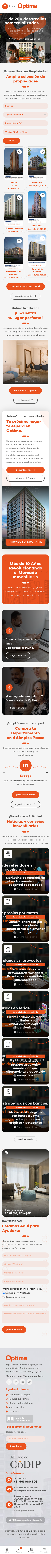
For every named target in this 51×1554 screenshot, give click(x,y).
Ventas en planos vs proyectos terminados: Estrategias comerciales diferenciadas (25, 974)
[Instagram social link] (16, 1382)
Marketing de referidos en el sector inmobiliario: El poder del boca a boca (25, 881)
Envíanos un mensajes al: (26, 1487)
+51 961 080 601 (25, 1482)
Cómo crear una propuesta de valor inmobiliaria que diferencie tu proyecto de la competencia (25, 1068)
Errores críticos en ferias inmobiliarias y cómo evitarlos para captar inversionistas (25, 1022)
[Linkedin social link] (23, 1382)
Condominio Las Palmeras (13, 273)
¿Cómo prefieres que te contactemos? (22, 1288)
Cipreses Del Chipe (14, 228)
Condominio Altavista (37, 270)
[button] (25, 1520)
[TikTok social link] (29, 1382)
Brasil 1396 (37, 225)
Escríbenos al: (20, 1478)
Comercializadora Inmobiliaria (25, 873)
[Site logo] (27, 6)
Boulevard (37, 182)
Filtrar (11, 140)
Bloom (14, 182)
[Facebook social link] (9, 1382)
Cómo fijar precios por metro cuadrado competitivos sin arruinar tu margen (25, 927)
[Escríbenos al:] (9, 1480)
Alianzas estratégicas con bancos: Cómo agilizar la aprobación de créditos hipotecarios (25, 1117)
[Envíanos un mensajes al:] (9, 1489)
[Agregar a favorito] (19, 151)
